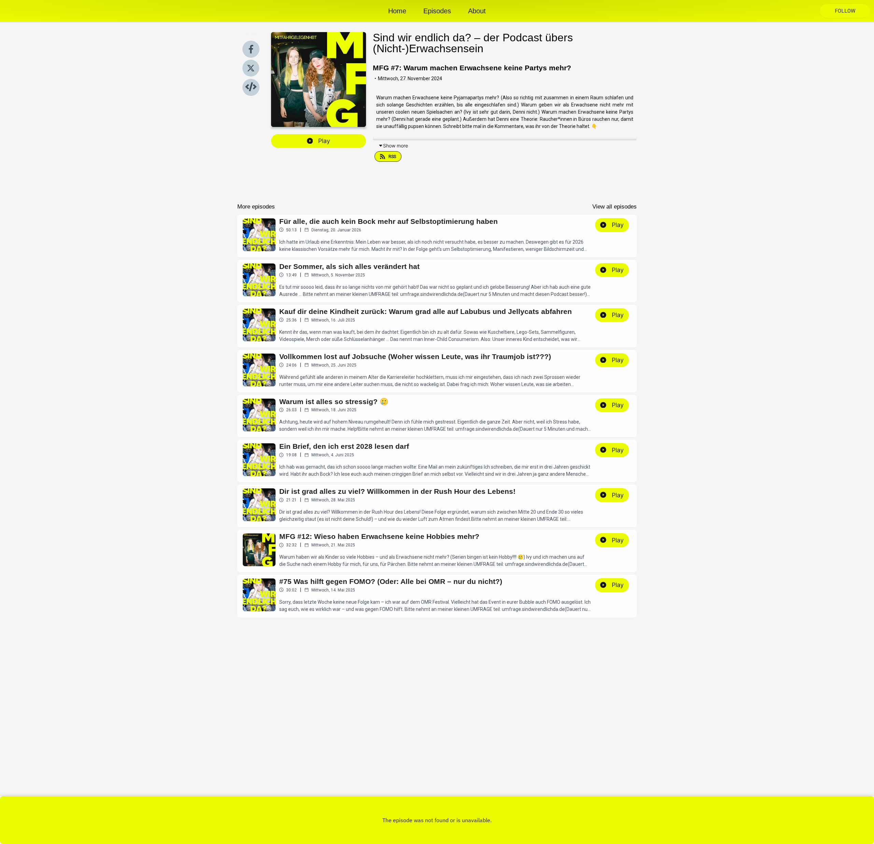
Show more (395, 145)
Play (324, 140)
